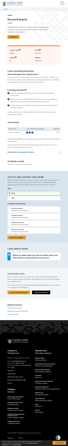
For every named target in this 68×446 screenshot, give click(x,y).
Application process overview (17, 311)
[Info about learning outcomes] (25, 90)
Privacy (21, 438)
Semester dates (12, 314)
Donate (9, 383)
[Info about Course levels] (39, 50)
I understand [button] (59, 443)
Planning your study (14, 308)
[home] (13, 3)
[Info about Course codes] (19, 50)
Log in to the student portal (18, 292)
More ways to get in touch (15, 377)
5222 (12, 367)
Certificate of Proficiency (19, 287)
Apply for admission (41, 292)
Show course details (16, 237)
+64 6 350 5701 (26, 365)
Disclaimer (10, 438)
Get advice (13, 37)
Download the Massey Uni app (16, 380)
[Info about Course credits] (15, 57)
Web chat (10, 370)
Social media (11, 373)
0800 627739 (19, 363)
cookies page (17, 444)
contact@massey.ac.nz (19, 361)
